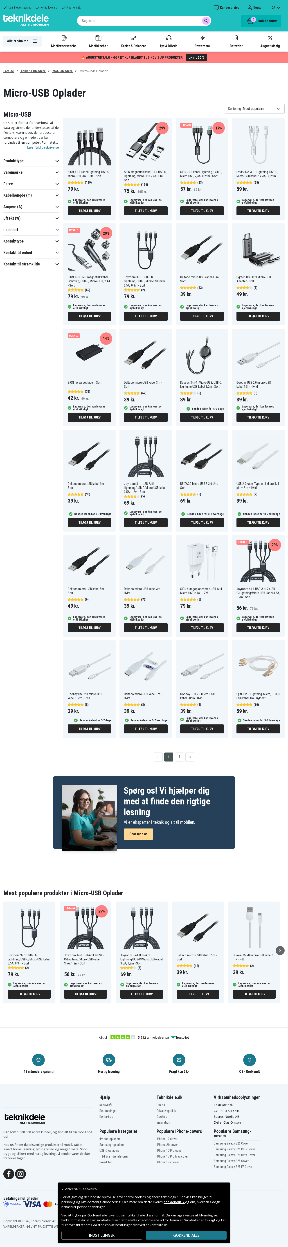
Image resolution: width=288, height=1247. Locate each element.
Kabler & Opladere (133, 46)
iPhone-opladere (110, 1139)
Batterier (236, 46)
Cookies (162, 1116)
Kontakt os (106, 1116)
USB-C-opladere (109, 1150)
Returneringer (108, 1111)
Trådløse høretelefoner (113, 1156)
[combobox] (144, 21)
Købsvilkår (105, 1105)
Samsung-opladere (111, 1145)
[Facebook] (8, 1173)
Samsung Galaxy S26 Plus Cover (234, 1149)
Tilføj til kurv (89, 211)
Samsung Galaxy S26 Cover (231, 1143)
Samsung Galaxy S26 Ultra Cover (234, 1155)
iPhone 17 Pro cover (169, 1150)
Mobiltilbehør (98, 46)
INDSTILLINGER (102, 1235)
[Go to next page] (189, 757)
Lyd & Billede (169, 46)
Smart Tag (105, 1162)
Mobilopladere (62, 71)
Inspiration (163, 1122)
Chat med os (138, 834)
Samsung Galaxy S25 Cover (231, 1161)
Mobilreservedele (63, 46)
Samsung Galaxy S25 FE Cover (233, 1167)
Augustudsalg (270, 46)
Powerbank (202, 46)
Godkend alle (186, 1235)
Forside (8, 71)
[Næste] (280, 950)
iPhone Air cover (167, 1145)
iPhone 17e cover (168, 1162)
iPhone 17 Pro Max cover (172, 1156)
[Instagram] (20, 1173)
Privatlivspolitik (166, 1111)
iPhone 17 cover (167, 1139)
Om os (161, 1105)
